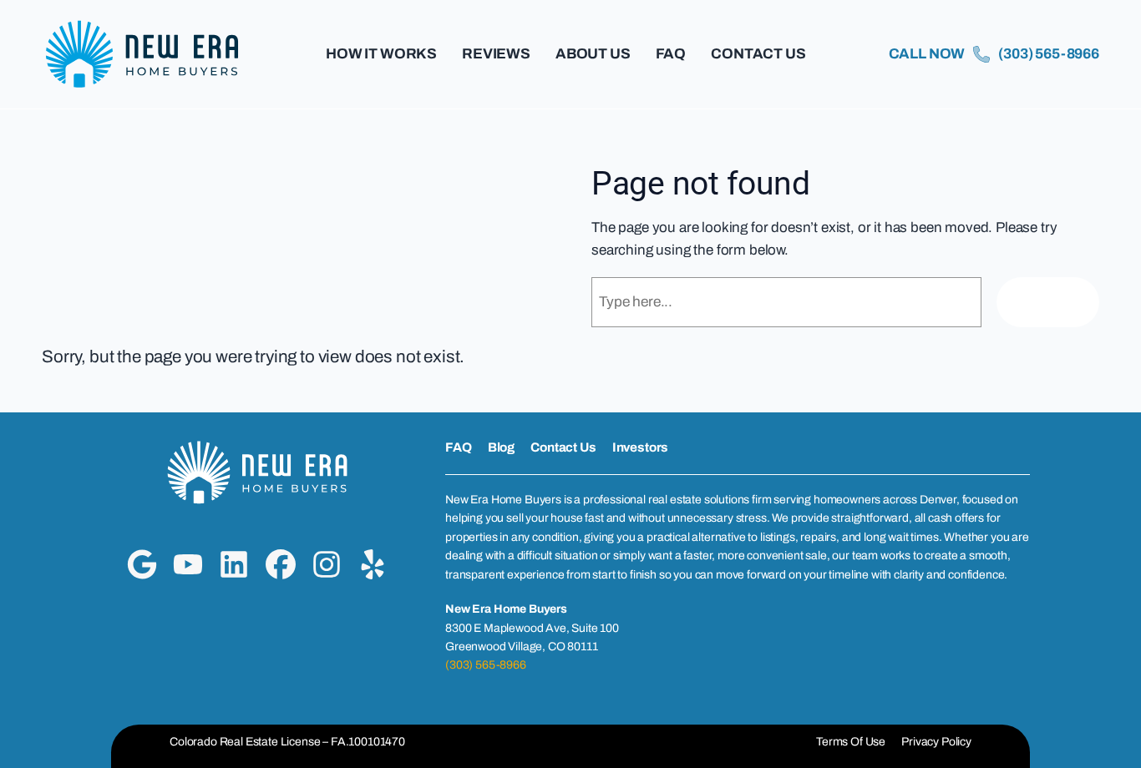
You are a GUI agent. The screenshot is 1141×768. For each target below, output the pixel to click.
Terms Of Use (850, 741)
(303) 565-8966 (485, 665)
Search (1048, 301)
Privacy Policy (936, 741)
